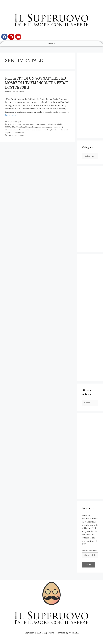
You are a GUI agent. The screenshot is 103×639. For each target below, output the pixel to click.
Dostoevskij (41, 124)
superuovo (9, 132)
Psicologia (16, 122)
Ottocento (17, 130)
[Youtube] (18, 37)
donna (33, 124)
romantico (46, 130)
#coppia (11, 124)
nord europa (53, 127)
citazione (25, 124)
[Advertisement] (90, 95)
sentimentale (63, 130)
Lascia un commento (16, 135)
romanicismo (35, 130)
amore (18, 124)
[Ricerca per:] (90, 402)
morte (44, 127)
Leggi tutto (10, 115)
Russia (54, 130)
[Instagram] (11, 37)
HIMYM (8, 127)
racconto (25, 130)
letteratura (36, 127)
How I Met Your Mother (21, 127)
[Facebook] (4, 37)
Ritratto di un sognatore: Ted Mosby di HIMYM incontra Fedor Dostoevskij (37, 83)
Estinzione (51, 124)
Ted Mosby (19, 132)
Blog (10, 122)
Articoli (50, 44)
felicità (59, 124)
